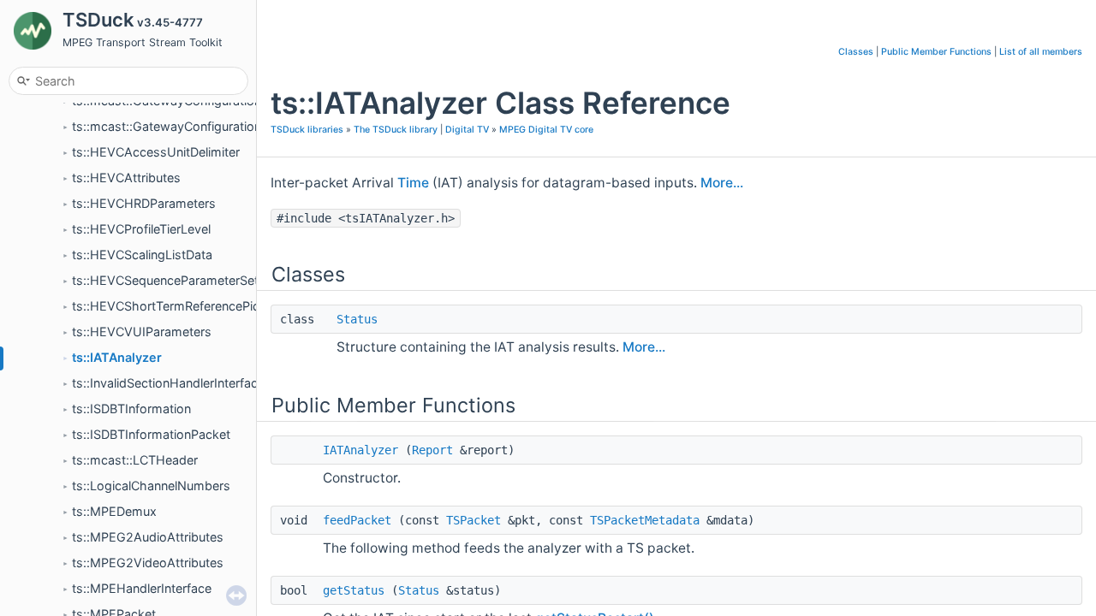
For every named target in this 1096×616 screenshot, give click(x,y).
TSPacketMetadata (645, 520)
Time (413, 183)
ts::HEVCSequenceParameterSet (165, 280)
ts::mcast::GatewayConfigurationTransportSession (216, 126)
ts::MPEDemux (114, 511)
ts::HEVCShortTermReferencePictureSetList (196, 306)
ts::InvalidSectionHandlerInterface (168, 383)
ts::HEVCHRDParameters (144, 203)
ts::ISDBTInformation (131, 408)
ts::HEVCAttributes (126, 177)
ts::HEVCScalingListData (142, 254)
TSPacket (473, 520)
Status (357, 319)
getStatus (353, 590)
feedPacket (357, 520)
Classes (855, 51)
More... (721, 183)
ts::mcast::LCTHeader (135, 460)
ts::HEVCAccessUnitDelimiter (156, 152)
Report (432, 450)
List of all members (1040, 51)
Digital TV (467, 129)
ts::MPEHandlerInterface (141, 588)
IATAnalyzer (360, 450)
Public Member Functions (936, 51)
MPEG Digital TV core (546, 129)
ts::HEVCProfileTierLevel (141, 229)
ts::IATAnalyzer (117, 357)
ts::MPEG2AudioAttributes (147, 537)
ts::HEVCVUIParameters (141, 331)
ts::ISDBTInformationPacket (151, 434)
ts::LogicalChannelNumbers (151, 485)
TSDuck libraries (307, 129)
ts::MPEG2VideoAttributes (147, 562)
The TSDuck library (396, 129)
